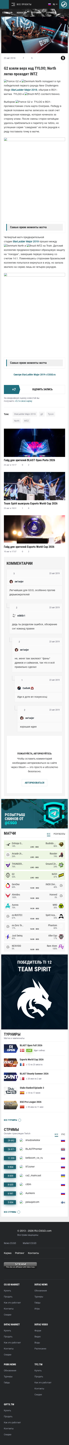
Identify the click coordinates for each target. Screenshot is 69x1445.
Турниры (51, 12)
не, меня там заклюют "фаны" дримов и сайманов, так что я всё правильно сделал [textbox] (35, 663)
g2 (42, 414)
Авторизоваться (34, 782)
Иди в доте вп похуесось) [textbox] (32, 697)
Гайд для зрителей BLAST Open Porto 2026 (29, 460)
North (16, 421)
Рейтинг (19, 1253)
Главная (7, 12)
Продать (8, 1297)
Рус (63, 1134)
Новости (22, 12)
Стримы (36, 12)
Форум (37, 1331)
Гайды (37, 1303)
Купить (7, 1291)
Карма (8, 1253)
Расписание (40, 1349)
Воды (37, 1343)
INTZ (26, 421)
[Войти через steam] (64, 4)
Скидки (7, 1315)
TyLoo (51, 414)
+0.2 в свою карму (23, 401)
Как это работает (12, 1303)
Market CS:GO (29, 1243)
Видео (37, 1337)
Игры (37, 1309)
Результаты (59, 834)
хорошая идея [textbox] (28, 727)
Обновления (40, 1291)
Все (48, 834)
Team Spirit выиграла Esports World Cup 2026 (31, 503)
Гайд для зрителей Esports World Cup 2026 (29, 546)
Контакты (33, 1253)
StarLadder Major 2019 (24, 90)
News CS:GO (10, 1243)
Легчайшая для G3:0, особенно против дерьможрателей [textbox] (32, 592)
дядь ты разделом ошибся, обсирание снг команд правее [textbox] (35, 626)
